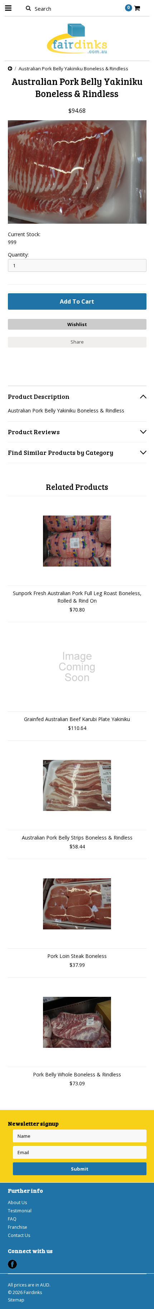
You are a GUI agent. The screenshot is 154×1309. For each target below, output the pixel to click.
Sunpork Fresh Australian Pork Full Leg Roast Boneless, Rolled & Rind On (77, 597)
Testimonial (20, 1211)
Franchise (17, 1227)
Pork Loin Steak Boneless (77, 956)
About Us (17, 1202)
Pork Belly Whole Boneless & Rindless (77, 1074)
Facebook (12, 1264)
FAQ (12, 1219)
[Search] (28, 8)
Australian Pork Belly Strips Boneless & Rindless (77, 837)
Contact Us (19, 1235)
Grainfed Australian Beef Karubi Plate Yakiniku (77, 719)
